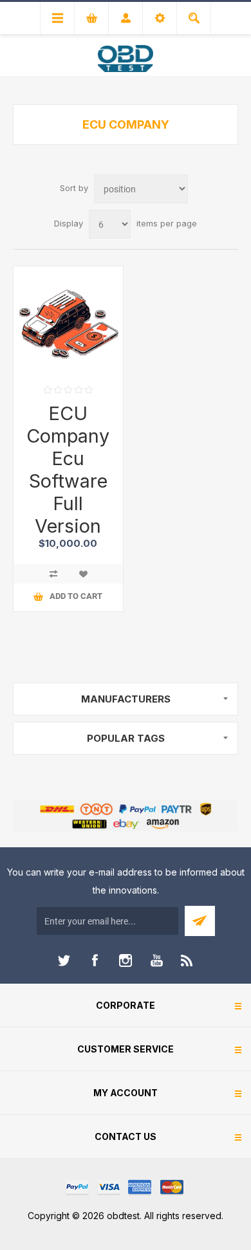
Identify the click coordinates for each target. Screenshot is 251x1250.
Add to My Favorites (83, 574)
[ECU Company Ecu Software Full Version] (68, 321)
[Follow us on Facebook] (94, 960)
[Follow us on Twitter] (63, 960)
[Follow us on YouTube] (156, 960)
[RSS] (187, 960)
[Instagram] (125, 960)
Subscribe (200, 921)
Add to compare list (53, 574)
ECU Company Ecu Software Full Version (67, 469)
